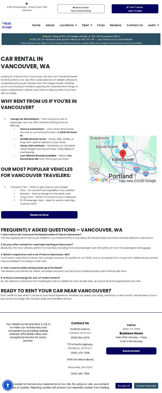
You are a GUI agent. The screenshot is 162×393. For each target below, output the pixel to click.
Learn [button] (152, 25)
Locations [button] (67, 25)
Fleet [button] (86, 25)
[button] (7, 385)
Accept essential (146, 385)
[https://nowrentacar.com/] (7, 25)
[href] (123, 159)
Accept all (124, 385)
